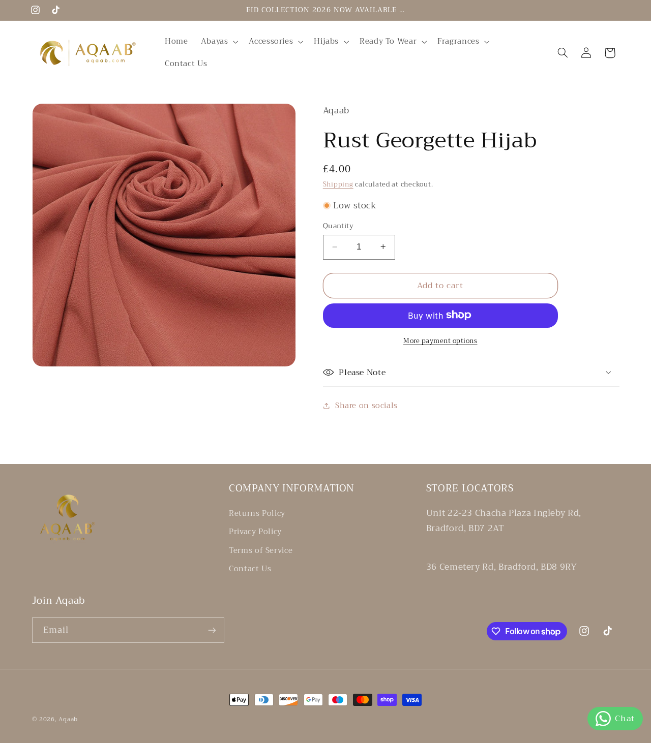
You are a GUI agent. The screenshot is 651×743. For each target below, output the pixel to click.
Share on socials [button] (366, 405)
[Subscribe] (211, 629)
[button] (218, 41)
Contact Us (250, 568)
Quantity (338, 226)
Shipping (338, 184)
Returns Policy (257, 513)
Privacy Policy (255, 531)
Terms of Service (260, 550)
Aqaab (68, 719)
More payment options (440, 341)
